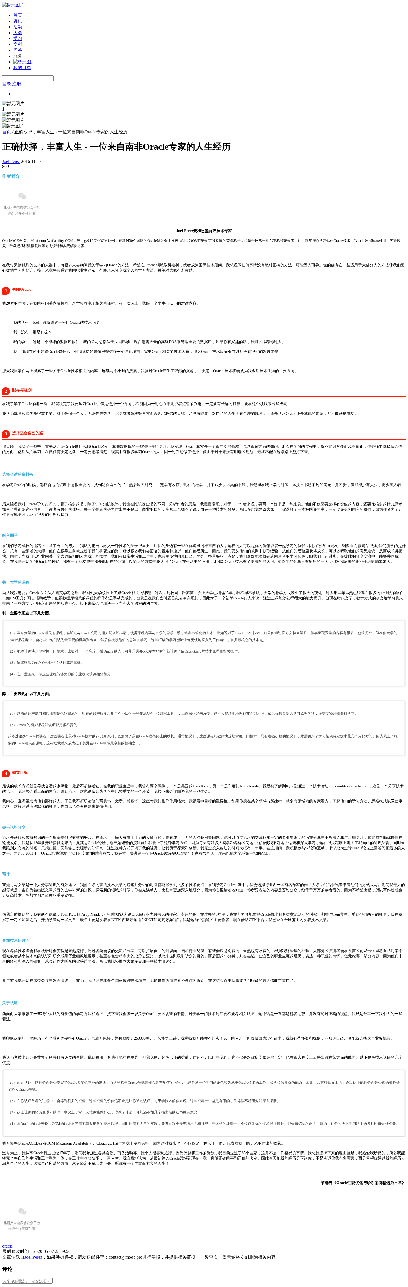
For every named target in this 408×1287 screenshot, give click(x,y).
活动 (17, 26)
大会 (17, 32)
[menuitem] (209, 15)
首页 (17, 15)
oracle (7, 1246)
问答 (17, 50)
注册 (16, 83)
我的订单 (22, 67)
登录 (6, 83)
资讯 (17, 21)
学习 (17, 38)
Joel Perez (11, 161)
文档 (17, 44)
